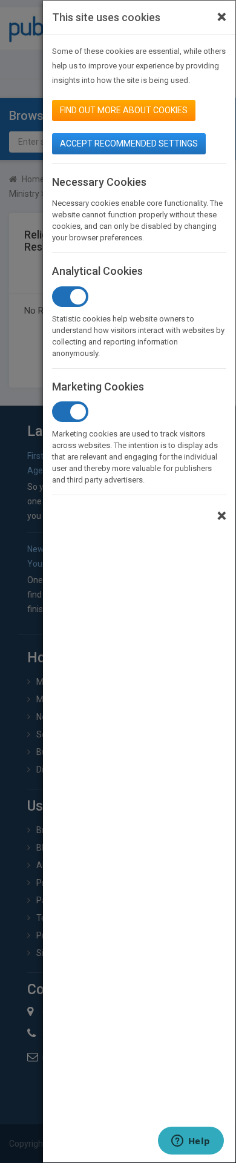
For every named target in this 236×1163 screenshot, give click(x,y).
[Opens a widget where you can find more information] (190, 1142)
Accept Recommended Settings (129, 143)
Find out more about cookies (124, 110)
